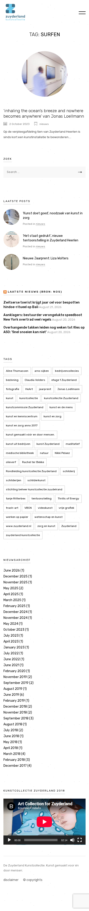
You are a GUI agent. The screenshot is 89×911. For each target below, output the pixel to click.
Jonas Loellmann (68, 389)
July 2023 (11, 636)
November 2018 (15, 712)
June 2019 (11, 695)
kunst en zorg (52, 416)
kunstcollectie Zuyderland (61, 398)
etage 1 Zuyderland (64, 380)
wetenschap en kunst (48, 517)
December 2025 (15, 576)
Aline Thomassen (17, 370)
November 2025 (15, 582)
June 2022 (11, 659)
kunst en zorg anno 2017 (21, 425)
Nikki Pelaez (62, 453)
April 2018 (10, 748)
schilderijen (13, 480)
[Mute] (72, 840)
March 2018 (12, 754)
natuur (44, 453)
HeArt (29, 389)
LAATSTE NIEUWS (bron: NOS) (35, 291)
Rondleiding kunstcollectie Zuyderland (31, 471)
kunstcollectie (28, 398)
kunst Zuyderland (48, 443)
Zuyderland (68, 526)
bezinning (12, 380)
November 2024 (15, 618)
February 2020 (14, 671)
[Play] (9, 840)
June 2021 (11, 665)
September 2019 (16, 683)
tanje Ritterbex (15, 498)
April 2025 (11, 594)
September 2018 (16, 718)
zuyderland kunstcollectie (23, 535)
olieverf (11, 462)
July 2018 (10, 730)
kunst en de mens (61, 407)
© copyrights (32, 880)
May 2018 (10, 742)
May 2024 (10, 624)
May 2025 (10, 588)
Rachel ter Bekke (33, 462)
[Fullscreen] (79, 840)
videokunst (45, 507)
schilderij (69, 471)
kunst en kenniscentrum (21, 416)
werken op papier (17, 517)
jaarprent (45, 389)
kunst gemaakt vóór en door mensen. (30, 434)
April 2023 (11, 641)
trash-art (12, 507)
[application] (44, 822)
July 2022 (11, 653)
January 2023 (14, 647)
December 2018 (15, 707)
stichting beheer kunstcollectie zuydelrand (34, 489)
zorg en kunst (46, 526)
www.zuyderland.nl (18, 526)
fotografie (12, 389)
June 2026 (11, 570)
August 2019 (12, 689)
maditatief (73, 443)
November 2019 (15, 677)
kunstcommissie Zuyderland (24, 407)
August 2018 (12, 724)
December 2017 (15, 766)
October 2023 (13, 630)
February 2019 (14, 701)
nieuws (44, 124)
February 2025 (14, 606)
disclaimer (10, 880)
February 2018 (14, 760)
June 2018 (11, 736)
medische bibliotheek (20, 453)
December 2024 (15, 612)
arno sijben (41, 370)
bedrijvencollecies (67, 370)
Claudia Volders (35, 380)
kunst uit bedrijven (18, 443)
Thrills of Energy (68, 498)
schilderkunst (36, 480)
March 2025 (12, 600)
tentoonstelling (41, 498)
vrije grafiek (66, 507)
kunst (9, 398)
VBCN (28, 507)
